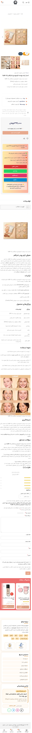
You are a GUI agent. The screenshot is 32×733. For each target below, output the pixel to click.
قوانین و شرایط (23, 672)
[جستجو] (23, 2)
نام (29, 548)
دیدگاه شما (28, 515)
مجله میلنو (24, 666)
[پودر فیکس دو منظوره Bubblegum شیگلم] (23, 590)
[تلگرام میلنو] (13, 710)
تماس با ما (24, 662)
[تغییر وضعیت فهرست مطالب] (27, 207)
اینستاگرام (14, 175)
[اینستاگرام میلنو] (17, 710)
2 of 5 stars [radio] (21, 513)
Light (8, 444)
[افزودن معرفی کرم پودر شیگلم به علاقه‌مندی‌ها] (27, 138)
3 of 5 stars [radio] (20, 513)
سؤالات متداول (23, 669)
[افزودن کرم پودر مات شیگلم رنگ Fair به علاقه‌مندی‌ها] (3, 586)
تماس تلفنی (15, 166)
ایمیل (29, 555)
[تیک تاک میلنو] (21, 710)
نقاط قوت (28, 534)
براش (27, 357)
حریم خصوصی (23, 679)
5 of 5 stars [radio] (18, 513)
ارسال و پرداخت (23, 676)
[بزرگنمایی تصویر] (27, 53)
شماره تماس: (15, 706)
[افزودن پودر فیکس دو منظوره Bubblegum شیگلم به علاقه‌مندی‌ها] (18, 586)
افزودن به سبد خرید (15, 132)
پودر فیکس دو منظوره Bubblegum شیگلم (23, 598)
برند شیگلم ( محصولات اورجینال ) (14, 98)
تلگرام (14, 180)
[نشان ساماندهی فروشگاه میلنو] (10, 645)
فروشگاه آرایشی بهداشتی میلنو (16, 725)
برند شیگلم (7, 434)
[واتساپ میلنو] (9, 710)
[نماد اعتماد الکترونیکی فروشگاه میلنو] (21, 645)
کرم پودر (10, 14)
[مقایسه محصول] (24, 138)
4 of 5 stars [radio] (19, 513)
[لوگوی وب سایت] (15, 2)
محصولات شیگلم (20, 272)
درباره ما (25, 659)
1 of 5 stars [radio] (22, 513)
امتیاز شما (28, 513)
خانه (22, 14)
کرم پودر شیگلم (15, 104)
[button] (28, 37)
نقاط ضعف (28, 541)
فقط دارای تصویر (25, 493)
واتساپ (15, 171)
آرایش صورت (16, 14)
